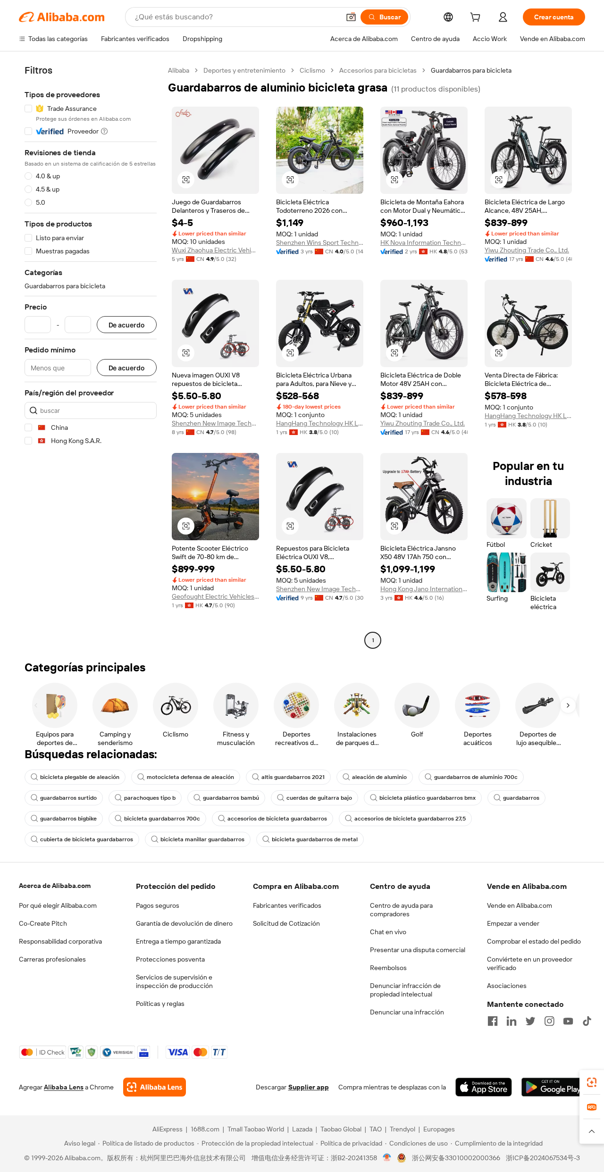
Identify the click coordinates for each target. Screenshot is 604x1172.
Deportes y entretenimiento (244, 70)
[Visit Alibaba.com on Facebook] (492, 1021)
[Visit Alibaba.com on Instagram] (549, 1021)
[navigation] (91, 356)
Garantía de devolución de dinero (184, 923)
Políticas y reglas (160, 1003)
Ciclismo (312, 70)
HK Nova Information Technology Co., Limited (424, 242)
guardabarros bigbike (68, 818)
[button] (351, 17)
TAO (375, 1129)
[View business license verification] (387, 1158)
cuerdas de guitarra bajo (319, 798)
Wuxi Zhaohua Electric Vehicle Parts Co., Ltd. (215, 250)
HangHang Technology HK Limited (319, 423)
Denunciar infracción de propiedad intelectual (405, 990)
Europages (439, 1129)
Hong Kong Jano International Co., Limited (424, 589)
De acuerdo (127, 325)
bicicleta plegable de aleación (79, 777)
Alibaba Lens (64, 1087)
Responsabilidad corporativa (60, 941)
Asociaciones (507, 985)
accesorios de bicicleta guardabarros (277, 818)
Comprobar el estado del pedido (534, 941)
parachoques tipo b (150, 798)
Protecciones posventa (170, 959)
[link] (591, 1082)
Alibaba (178, 70)
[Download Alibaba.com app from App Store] (483, 1087)
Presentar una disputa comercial (417, 950)
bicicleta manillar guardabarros (202, 839)
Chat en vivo (388, 932)
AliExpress (167, 1129)
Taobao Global (340, 1129)
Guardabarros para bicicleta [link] (471, 70)
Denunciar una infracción (407, 1012)
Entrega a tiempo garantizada (178, 941)
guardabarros (521, 798)
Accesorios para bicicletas (378, 70)
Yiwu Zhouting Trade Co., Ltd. (527, 250)
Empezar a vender (513, 923)
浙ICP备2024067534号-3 (543, 1158)
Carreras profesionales (52, 959)
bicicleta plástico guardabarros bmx (427, 798)
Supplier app (308, 1087)
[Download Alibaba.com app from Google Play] (553, 1087)
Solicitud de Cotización (286, 923)
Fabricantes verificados (287, 905)
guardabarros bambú (231, 798)
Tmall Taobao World (255, 1129)
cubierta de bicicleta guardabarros (86, 839)
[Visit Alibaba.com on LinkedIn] (511, 1021)
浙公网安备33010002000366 (456, 1158)
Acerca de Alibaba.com (55, 885)
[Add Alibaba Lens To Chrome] (154, 1087)
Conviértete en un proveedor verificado (529, 963)
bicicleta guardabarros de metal (315, 839)
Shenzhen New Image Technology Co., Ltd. (215, 423)
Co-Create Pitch (43, 923)
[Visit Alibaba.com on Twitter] (530, 1021)
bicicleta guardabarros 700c (162, 818)
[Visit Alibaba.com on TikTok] (587, 1021)
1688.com (205, 1129)
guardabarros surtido (68, 798)
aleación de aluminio (379, 777)
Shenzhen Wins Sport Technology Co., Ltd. (319, 242)
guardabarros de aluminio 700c (476, 777)
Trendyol (402, 1129)
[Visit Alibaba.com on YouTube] (568, 1021)
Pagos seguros (157, 905)
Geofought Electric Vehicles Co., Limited (215, 596)
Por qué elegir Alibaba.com (58, 905)
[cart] (477, 18)
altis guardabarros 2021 (293, 777)
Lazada (302, 1129)
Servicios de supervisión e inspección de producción (174, 981)
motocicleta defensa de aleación (190, 777)
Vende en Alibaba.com (519, 905)
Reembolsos (388, 967)
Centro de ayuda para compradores (401, 910)
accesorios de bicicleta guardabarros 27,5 (410, 818)
